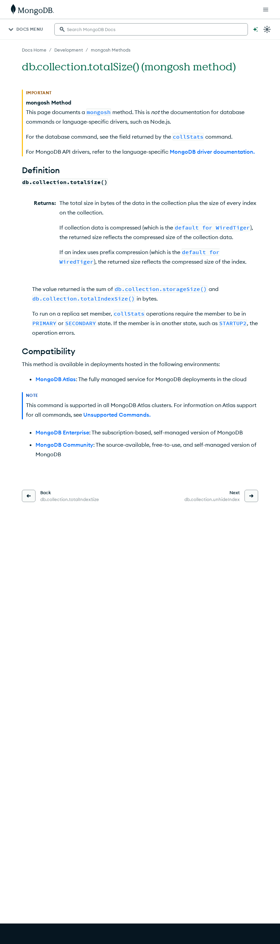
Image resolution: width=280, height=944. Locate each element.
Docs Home (34, 50)
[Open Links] (265, 9)
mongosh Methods (110, 50)
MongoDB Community (64, 444)
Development (68, 50)
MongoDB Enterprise (62, 432)
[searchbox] (151, 29)
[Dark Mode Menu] (267, 29)
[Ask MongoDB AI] (255, 29)
